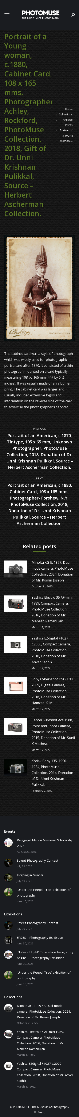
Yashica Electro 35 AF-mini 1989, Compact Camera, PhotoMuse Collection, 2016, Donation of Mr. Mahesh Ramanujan (52, 609)
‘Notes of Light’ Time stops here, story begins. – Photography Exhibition (45, 955)
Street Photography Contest (37, 860)
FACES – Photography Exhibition (40, 937)
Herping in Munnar (30, 875)
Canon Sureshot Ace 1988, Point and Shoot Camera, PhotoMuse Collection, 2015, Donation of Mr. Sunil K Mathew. (53, 732)
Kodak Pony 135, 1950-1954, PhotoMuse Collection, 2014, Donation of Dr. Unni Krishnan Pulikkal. (52, 773)
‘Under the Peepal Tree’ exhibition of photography (43, 892)
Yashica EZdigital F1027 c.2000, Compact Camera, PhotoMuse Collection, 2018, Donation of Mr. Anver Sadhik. (51, 650)
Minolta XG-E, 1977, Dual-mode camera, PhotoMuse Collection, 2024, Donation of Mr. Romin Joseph (52, 571)
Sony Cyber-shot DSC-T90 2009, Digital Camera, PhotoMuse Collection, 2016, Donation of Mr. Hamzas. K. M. (52, 691)
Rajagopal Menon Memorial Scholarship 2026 (45, 843)
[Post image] (15, 569)
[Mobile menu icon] (7, 14)
